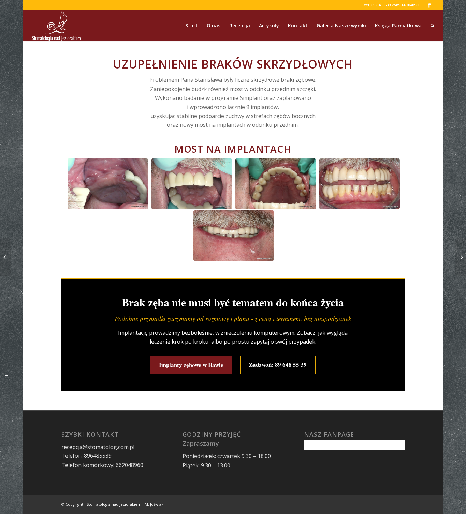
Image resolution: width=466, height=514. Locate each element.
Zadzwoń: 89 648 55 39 (278, 364)
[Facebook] (429, 5)
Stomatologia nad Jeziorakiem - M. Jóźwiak (125, 504)
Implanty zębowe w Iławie (191, 365)
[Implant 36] (5, 257)
